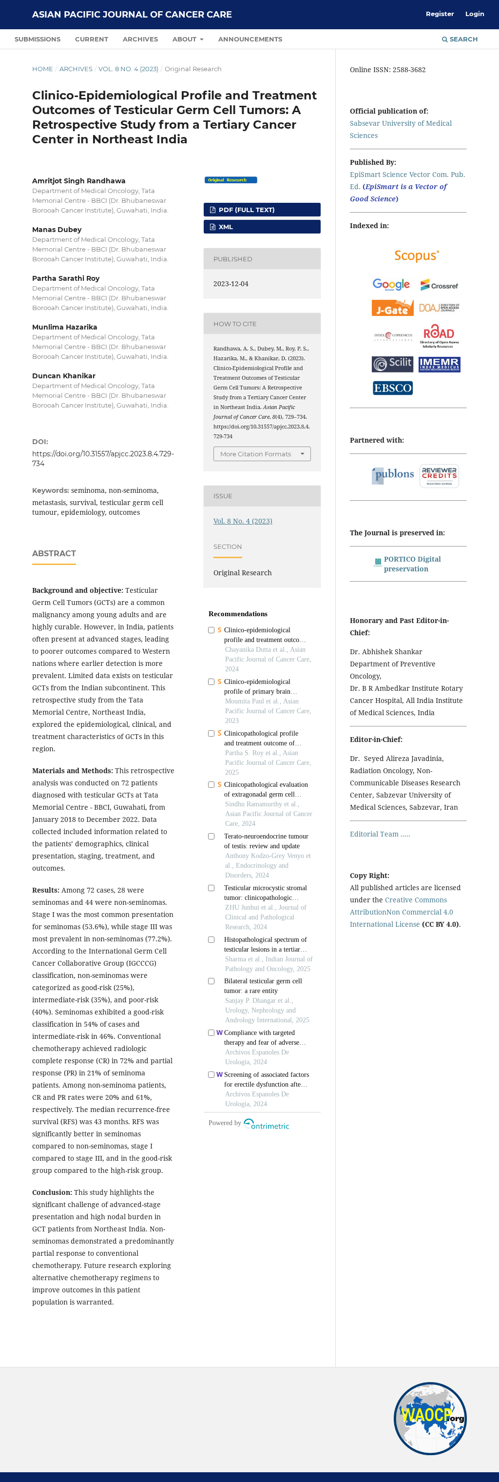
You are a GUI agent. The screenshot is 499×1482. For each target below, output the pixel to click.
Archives (140, 39)
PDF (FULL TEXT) (246, 210)
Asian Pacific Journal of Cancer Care (132, 14)
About (185, 39)
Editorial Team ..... (380, 833)
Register (440, 14)
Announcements (250, 39)
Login (474, 14)
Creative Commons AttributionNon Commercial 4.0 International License (401, 912)
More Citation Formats (255, 454)
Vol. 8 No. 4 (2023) (128, 69)
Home (42, 69)
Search (463, 39)
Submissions (37, 39)
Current (91, 39)
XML (225, 227)
